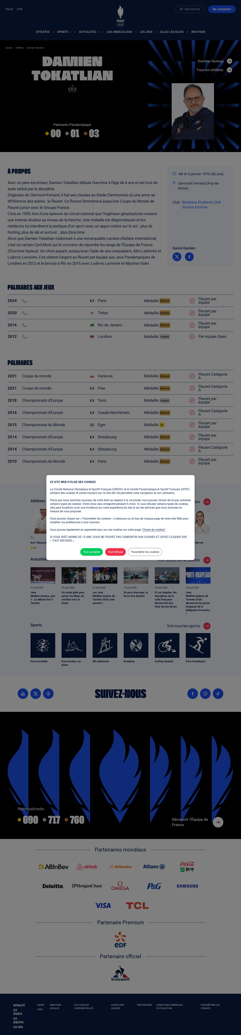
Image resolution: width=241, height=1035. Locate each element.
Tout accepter (91, 552)
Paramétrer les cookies (145, 552)
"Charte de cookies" (153, 529)
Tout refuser (115, 552)
